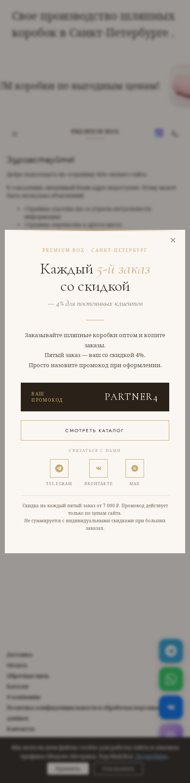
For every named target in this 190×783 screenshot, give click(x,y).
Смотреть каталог (94, 430)
